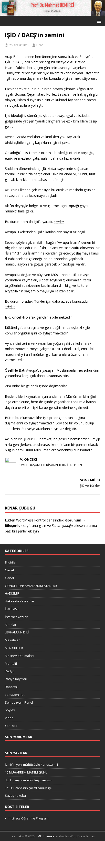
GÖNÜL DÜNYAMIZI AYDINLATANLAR (31, 586)
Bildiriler (11, 562)
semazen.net (14, 694)
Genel (9, 570)
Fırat (39, 45)
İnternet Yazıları (16, 617)
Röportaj (11, 687)
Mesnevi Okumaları (19, 655)
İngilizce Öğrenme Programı (29, 818)
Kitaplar (10, 624)
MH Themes (46, 836)
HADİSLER (12, 593)
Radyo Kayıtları (16, 679)
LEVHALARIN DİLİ (17, 632)
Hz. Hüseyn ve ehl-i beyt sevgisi (28, 780)
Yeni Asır (11, 725)
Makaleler (12, 640)
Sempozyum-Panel (19, 702)
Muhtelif (11, 663)
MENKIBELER (14, 648)
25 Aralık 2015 (19, 45)
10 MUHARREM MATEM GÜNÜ (26, 772)
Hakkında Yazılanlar (19, 601)
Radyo (9, 671)
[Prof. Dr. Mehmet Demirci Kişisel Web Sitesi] (52, 13)
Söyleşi (10, 710)
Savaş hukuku (15, 795)
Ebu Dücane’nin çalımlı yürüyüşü (28, 788)
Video (9, 718)
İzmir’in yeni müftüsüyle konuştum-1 (31, 764)
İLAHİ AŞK (12, 609)
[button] (98, 20)
